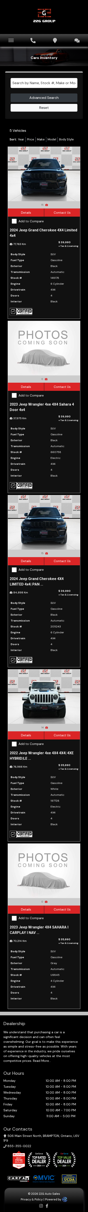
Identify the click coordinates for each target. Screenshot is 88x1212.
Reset (44, 107)
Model (52, 139)
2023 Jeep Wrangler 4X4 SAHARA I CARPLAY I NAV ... (39, 930)
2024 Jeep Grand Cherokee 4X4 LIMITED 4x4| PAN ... (37, 581)
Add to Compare (31, 221)
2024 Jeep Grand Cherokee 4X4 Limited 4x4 (43, 233)
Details (26, 213)
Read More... (41, 1061)
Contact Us (62, 213)
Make (41, 139)
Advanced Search (44, 97)
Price (30, 139)
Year (21, 139)
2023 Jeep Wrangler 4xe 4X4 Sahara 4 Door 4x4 (42, 407)
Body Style (66, 139)
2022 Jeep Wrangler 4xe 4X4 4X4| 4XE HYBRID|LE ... (42, 756)
